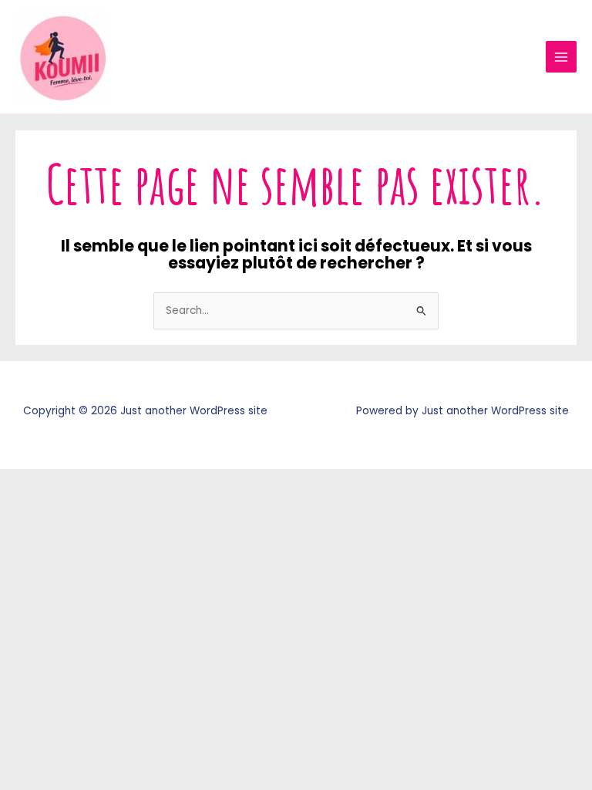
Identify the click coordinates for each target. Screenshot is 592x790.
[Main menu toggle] (561, 57)
